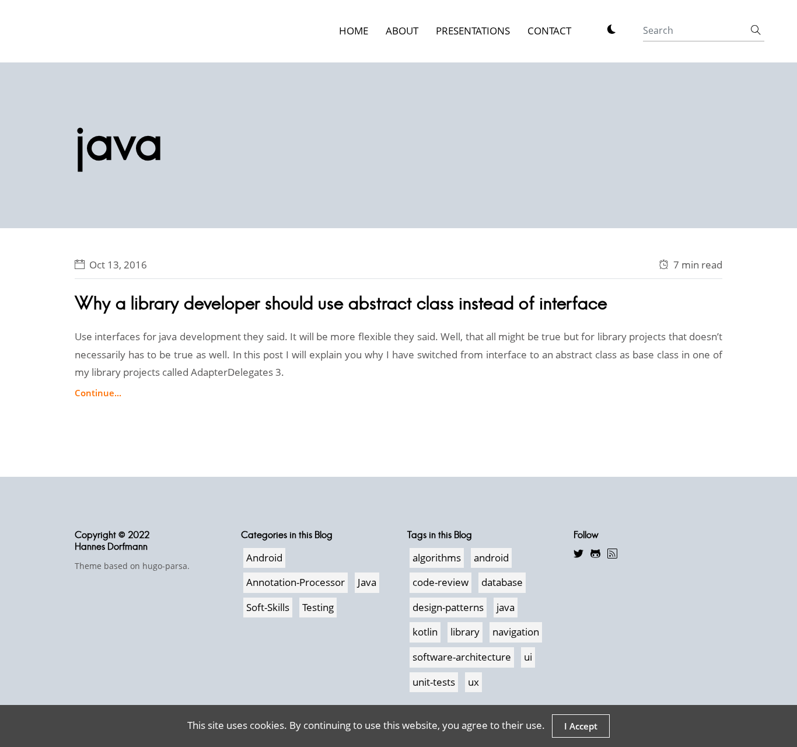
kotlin (425, 631)
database (502, 582)
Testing (318, 607)
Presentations (473, 30)
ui (528, 657)
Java (367, 582)
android (491, 557)
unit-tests (434, 682)
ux (473, 682)
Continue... (98, 393)
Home (353, 30)
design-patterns (448, 607)
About (402, 30)
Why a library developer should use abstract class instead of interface (341, 303)
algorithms (437, 557)
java (506, 607)
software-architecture (462, 657)
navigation (515, 631)
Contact (549, 30)
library (465, 631)
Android (264, 557)
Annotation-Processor (295, 582)
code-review (441, 582)
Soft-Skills (267, 607)
